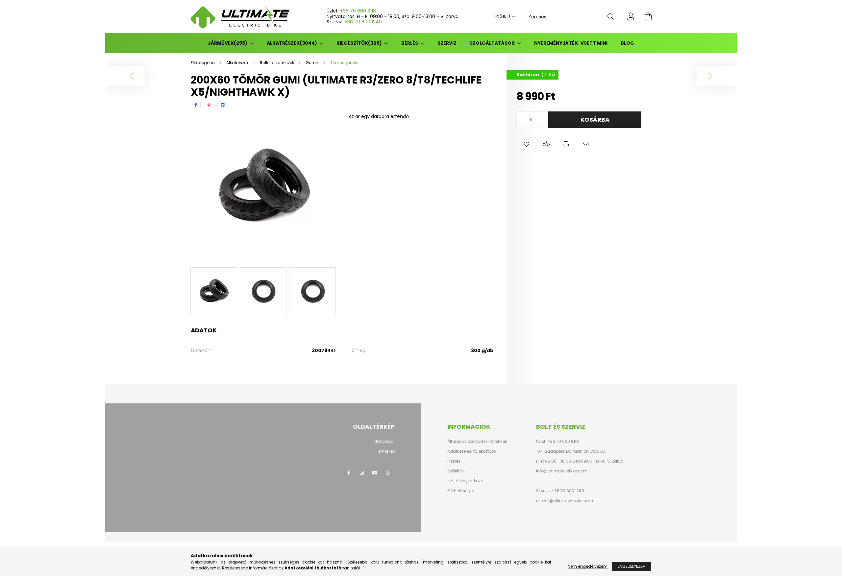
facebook (348, 472)
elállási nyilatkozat (466, 481)
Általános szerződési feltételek (477, 441)
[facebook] (196, 105)
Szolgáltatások (493, 43)
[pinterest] (209, 105)
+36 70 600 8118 (358, 11)
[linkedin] (222, 105)
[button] (526, 144)
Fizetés (453, 461)
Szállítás (456, 471)
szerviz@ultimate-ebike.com (564, 500)
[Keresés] (610, 16)
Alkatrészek (291, 43)
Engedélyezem (632, 566)
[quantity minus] (522, 120)
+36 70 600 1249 (363, 21)
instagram (361, 472)
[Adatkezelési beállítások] (388, 472)
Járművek (226, 43)
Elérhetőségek (461, 491)
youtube (375, 472)
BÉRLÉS (410, 43)
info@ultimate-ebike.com (561, 471)
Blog (627, 43)
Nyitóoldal (384, 441)
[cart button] (648, 16)
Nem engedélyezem (587, 566)
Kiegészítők (358, 43)
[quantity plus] (540, 120)
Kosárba (595, 119)
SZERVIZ (447, 43)
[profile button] (630, 16)
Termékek (385, 451)
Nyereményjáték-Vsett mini (570, 43)
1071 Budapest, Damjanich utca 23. (571, 451)
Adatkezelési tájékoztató (471, 451)
